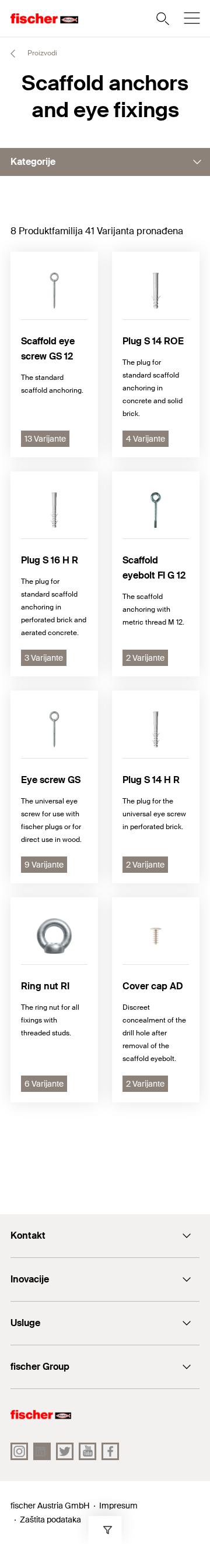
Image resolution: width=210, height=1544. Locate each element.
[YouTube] (87, 1451)
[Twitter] (65, 1451)
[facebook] (110, 1451)
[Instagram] (19, 1451)
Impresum (118, 1505)
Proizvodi (41, 53)
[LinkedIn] (42, 1451)
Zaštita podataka (50, 1519)
